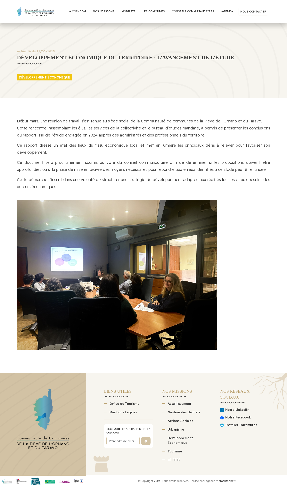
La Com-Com (77, 11)
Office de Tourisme (124, 404)
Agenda (227, 11)
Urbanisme (176, 429)
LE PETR (174, 460)
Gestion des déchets (184, 412)
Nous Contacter (253, 11)
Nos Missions (103, 11)
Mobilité (128, 11)
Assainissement (179, 404)
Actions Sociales (180, 421)
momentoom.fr (225, 481)
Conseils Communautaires (193, 11)
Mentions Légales (123, 412)
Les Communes (154, 11)
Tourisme (175, 451)
